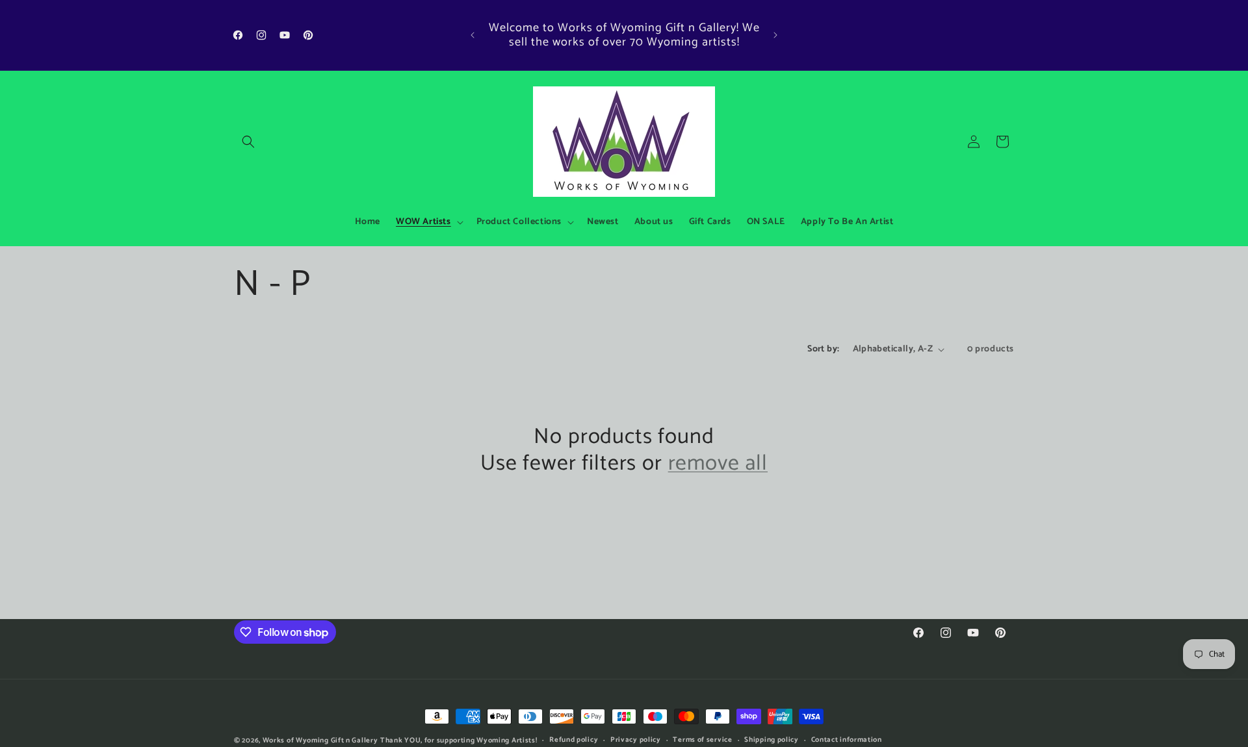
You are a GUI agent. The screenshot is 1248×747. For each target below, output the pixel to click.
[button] (248, 141)
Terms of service (702, 740)
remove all (718, 464)
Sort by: (823, 349)
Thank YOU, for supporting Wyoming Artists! (458, 740)
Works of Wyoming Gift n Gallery (320, 740)
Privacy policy (635, 740)
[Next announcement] (775, 35)
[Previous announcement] (472, 35)
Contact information (846, 740)
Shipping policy (771, 740)
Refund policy (573, 740)
